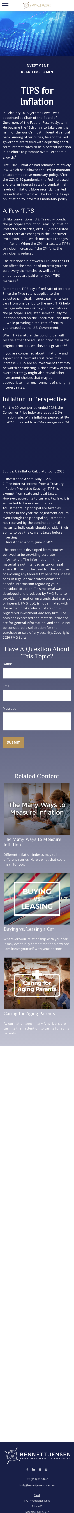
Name (7, 664)
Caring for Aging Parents (29, 1013)
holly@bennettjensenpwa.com (37, 1485)
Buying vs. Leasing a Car (29, 929)
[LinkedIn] (33, 1469)
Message (9, 708)
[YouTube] (39, 1469)
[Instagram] (46, 1469)
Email (7, 686)
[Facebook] (27, 1469)
